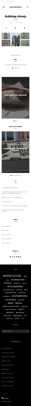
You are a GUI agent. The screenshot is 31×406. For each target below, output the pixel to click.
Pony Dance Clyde (7, 365)
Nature (25, 306)
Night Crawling (11, 309)
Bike (25, 276)
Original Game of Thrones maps (12, 197)
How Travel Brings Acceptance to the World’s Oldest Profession (14, 192)
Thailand (20, 91)
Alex (15, 59)
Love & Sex (5, 230)
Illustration (11, 292)
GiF (26, 290)
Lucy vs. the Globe (8, 381)
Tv (26, 316)
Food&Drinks (16, 286)
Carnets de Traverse (8, 356)
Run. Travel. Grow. (8, 352)
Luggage (22, 300)
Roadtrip (20, 312)
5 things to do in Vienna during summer (14, 205)
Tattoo (8, 316)
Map (11, 303)
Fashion (24, 283)
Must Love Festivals (21, 144)
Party (22, 309)
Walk (23, 318)
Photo (11, 312)
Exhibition (17, 283)
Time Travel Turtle (8, 377)
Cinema (8, 283)
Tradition (18, 316)
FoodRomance (9, 290)
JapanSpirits (7, 296)
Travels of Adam (7, 385)
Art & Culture (6, 234)
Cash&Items (18, 280)
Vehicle (10, 318)
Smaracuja (5, 369)
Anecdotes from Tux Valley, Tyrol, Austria (13, 210)
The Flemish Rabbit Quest (10, 187)
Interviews (22, 292)
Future (19, 290)
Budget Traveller (8, 373)
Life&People (20, 296)
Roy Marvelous (7, 348)
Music (19, 303)
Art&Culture (13, 275)
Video (17, 318)
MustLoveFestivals (11, 306)
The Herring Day (7, 201)
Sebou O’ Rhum (6, 361)
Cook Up (14, 91)
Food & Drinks (6, 238)
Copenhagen (11, 144)
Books (7, 280)
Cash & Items (6, 243)
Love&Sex (11, 299)
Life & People (6, 226)
